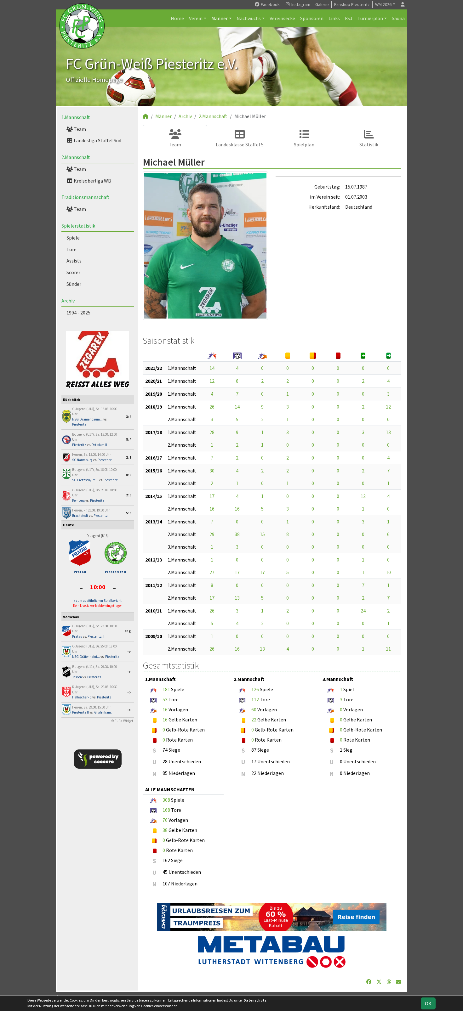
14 (211, 368)
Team (79, 129)
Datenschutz (254, 1000)
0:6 (129, 475)
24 (363, 610)
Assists (74, 260)
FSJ (348, 18)
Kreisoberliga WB (92, 181)
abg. (128, 631)
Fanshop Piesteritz (352, 4)
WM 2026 (383, 4)
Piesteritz (79, 424)
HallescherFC (82, 697)
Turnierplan (370, 18)
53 (165, 699)
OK (428, 1003)
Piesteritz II (115, 571)
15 (262, 534)
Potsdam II (99, 445)
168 (166, 810)
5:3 (129, 513)
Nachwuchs (249, 18)
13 (388, 432)
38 (237, 534)
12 (211, 381)
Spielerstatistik (78, 226)
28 (211, 432)
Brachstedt (80, 515)
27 (211, 572)
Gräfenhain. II (104, 712)
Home (177, 18)
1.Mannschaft (75, 117)
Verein (196, 18)
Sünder (73, 284)
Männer (219, 18)
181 (166, 689)
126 (255, 689)
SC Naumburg (82, 460)
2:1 (129, 457)
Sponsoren (311, 18)
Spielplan (304, 144)
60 (253, 709)
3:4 (129, 417)
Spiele (73, 237)
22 (253, 719)
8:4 (129, 439)
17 (211, 496)
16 (211, 508)
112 (255, 699)
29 (211, 534)
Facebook (270, 4)
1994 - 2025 (78, 312)
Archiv (68, 300)
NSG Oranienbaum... (87, 419)
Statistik (368, 144)
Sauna (398, 18)
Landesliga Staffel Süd (97, 140)
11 (388, 649)
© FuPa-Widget (122, 721)
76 (165, 820)
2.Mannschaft (75, 157)
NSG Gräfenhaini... (86, 656)
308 (166, 800)
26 (211, 407)
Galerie (322, 4)
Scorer (73, 272)
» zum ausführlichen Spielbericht (98, 600)
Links (334, 18)
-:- (129, 651)
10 (388, 572)
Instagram (300, 4)
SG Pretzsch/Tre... (85, 480)
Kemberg (78, 500)
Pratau (80, 571)
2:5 (129, 495)
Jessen (77, 677)
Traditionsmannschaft (85, 197)
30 (211, 470)
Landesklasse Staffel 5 (240, 144)
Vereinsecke (282, 18)
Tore (71, 249)
